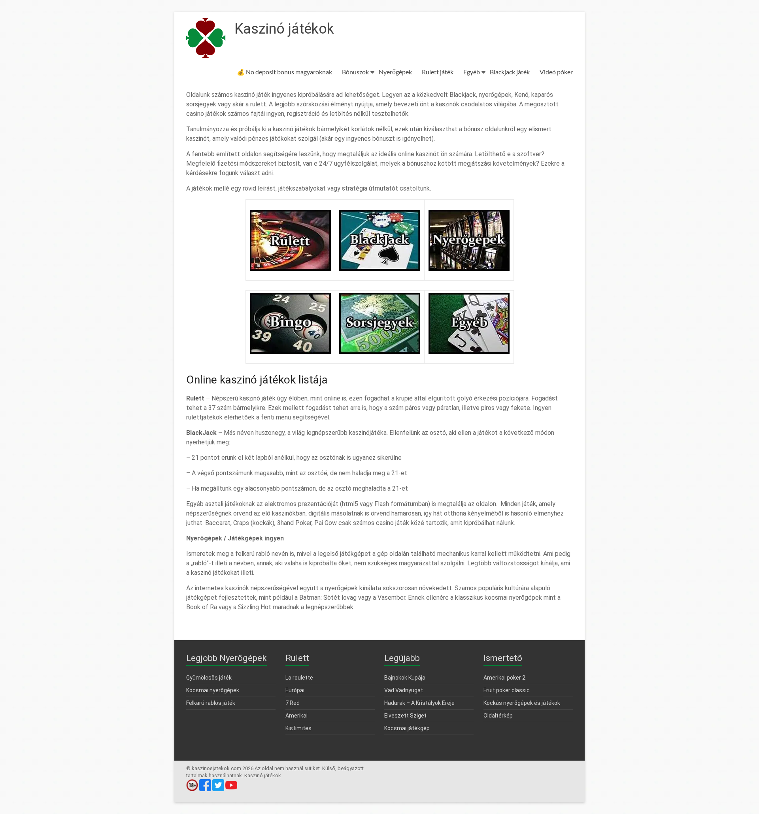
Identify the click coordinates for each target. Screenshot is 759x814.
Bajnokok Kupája (404, 677)
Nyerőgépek (395, 72)
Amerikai (296, 715)
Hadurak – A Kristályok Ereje (419, 703)
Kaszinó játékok (284, 29)
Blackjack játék (510, 72)
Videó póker (556, 72)
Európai (294, 690)
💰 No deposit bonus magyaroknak (284, 72)
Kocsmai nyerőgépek (212, 690)
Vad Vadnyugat (403, 690)
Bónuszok (355, 72)
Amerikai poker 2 (504, 677)
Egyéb (471, 72)
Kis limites (298, 728)
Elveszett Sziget (405, 715)
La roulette (299, 677)
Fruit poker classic (506, 690)
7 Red (292, 703)
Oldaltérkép (498, 715)
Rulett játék (437, 72)
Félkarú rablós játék (210, 703)
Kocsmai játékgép (407, 728)
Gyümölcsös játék (209, 677)
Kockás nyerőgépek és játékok (521, 703)
